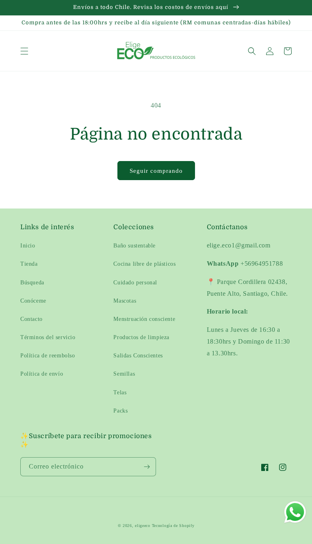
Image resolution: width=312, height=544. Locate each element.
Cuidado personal (135, 283)
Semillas (124, 374)
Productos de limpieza (141, 337)
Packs (120, 411)
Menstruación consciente (144, 319)
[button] (24, 51)
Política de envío (41, 374)
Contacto (31, 319)
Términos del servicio (48, 337)
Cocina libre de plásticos (144, 264)
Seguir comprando (156, 171)
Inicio (27, 246)
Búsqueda (32, 283)
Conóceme (33, 301)
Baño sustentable (134, 246)
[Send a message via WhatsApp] (295, 512)
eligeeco (142, 525)
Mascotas (124, 301)
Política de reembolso (47, 356)
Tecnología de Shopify (173, 525)
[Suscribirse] (147, 466)
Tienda (29, 264)
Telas (119, 392)
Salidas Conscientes (137, 356)
